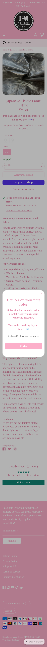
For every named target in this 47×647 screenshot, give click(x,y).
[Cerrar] (41, 293)
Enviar (23, 346)
